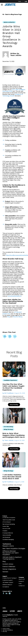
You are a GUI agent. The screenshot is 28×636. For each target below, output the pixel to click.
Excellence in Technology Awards (12, 95)
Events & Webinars (8, 566)
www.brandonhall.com (15, 296)
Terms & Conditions (7, 630)
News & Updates (9, 22)
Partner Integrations (9, 569)
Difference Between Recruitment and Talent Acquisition (10, 553)
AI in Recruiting (8, 426)
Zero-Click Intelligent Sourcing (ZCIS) (13, 90)
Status (19, 1)
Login (26, 1)
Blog (3, 561)
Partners (5, 572)
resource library (17, 316)
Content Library (7, 564)
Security (4, 631)
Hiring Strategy (8, 429)
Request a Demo (8, 546)
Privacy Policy (6, 628)
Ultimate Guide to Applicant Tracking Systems (12, 558)
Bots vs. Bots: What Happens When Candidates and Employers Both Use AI (13, 435)
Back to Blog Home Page (13, 14)
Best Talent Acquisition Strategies (13, 548)
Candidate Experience (10, 380)
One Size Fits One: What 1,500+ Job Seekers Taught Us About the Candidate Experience (13, 387)
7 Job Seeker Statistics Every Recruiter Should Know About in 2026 (11, 476)
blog (8, 316)
